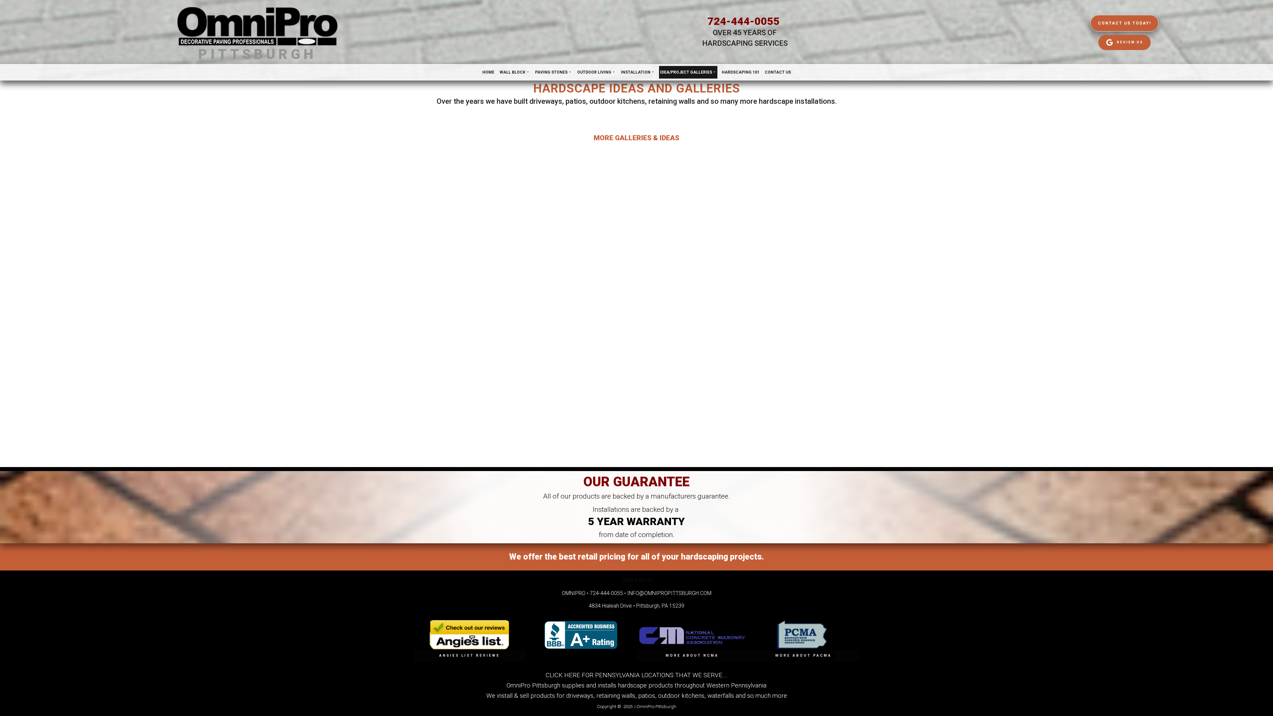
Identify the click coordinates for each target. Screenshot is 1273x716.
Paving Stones (551, 72)
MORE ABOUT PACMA (803, 655)
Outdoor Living (594, 72)
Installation (635, 72)
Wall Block (512, 72)
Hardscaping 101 (740, 72)
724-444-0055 (743, 21)
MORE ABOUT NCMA (692, 655)
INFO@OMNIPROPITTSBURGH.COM (669, 593)
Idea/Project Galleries (686, 72)
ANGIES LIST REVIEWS (469, 655)
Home (488, 72)
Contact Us (778, 72)
